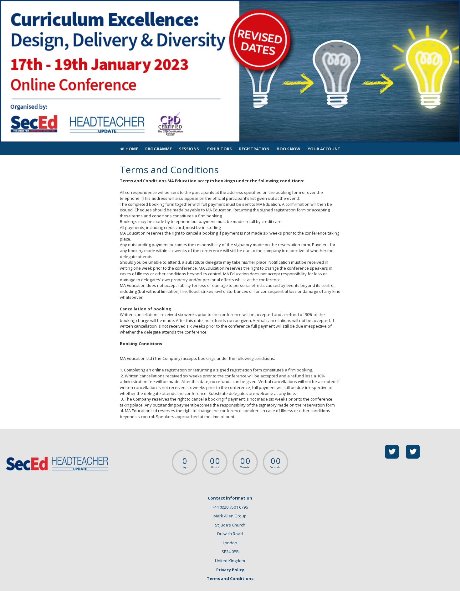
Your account (324, 149)
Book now (288, 149)
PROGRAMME (158, 149)
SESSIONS (189, 149)
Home (131, 149)
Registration (254, 149)
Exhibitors (219, 149)
